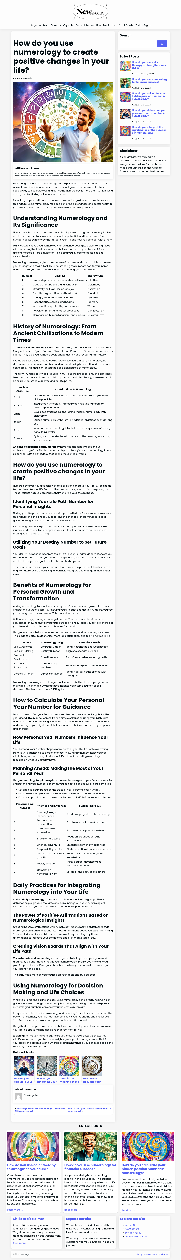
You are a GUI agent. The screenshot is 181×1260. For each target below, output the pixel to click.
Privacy (139, 1254)
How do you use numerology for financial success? (149, 80)
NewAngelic (26, 1254)
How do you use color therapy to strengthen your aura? (149, 65)
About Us (130, 1225)
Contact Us (132, 1229)
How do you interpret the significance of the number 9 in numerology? (149, 130)
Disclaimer (163, 1254)
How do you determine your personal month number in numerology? (149, 113)
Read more (19, 1243)
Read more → (15, 1209)
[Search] (162, 43)
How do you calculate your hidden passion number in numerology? (148, 96)
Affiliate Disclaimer (136, 1236)
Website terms (150, 1254)
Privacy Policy (133, 1232)
